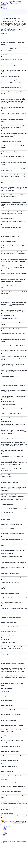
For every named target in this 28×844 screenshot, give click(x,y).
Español (4, 829)
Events (4, 821)
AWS (22, 822)
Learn (15, 821)
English (4, 828)
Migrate (20, 3)
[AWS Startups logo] (14, 2)
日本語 (4, 834)
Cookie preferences (17, 822)
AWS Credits (6, 3)
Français (5, 831)
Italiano (4, 832)
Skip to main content (5, 2)
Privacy (7, 822)
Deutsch (5, 827)
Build (17, 821)
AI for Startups (12, 3)
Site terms (11, 822)
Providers (23, 821)
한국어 (4, 835)
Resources (3, 5)
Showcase (8, 821)
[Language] (2, 7)
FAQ (20, 821)
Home (2, 3)
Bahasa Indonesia (6, 826)
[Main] (20, 2)
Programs (12, 821)
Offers (17, 3)
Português (5, 833)
